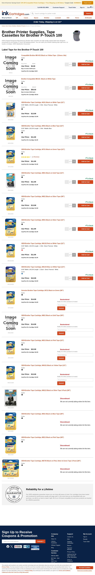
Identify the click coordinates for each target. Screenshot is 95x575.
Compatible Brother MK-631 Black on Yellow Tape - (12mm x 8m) (43, 55)
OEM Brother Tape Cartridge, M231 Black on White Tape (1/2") (42, 102)
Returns (69, 545)
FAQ (68, 539)
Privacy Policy (71, 552)
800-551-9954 (44, 7)
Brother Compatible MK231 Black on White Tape (38, 79)
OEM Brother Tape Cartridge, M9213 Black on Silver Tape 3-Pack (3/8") (46, 390)
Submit (61, 308)
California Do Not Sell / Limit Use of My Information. (15, 572)
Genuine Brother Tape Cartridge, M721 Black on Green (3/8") (42, 290)
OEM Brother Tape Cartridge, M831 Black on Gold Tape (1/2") (42, 173)
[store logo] (15, 13)
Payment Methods (69, 548)
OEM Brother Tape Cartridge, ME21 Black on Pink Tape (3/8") (42, 437)
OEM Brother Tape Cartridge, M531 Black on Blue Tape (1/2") (42, 126)
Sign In (82, 7)
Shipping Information (70, 542)
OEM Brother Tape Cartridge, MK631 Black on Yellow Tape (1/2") (43, 365)
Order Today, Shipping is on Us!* (47, 22)
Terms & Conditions (70, 560)
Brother (14, 26)
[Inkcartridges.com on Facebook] (7, 547)
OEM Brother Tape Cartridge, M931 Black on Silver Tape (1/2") (42, 220)
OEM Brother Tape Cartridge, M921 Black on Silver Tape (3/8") (42, 196)
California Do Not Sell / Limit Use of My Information (72, 556)
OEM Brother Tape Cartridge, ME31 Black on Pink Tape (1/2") (42, 340)
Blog (52, 547)
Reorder (85, 539)
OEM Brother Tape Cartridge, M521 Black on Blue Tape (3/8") (42, 414)
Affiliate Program (55, 545)
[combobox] (62, 13)
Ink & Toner (9, 26)
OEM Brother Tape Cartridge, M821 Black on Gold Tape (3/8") (42, 315)
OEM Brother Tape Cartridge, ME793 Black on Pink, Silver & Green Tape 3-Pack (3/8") (51, 461)
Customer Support (58, 7)
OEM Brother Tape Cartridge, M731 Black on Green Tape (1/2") (43, 149)
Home (3, 26)
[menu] (47, 18)
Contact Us (70, 536)
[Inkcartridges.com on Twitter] (11, 547)
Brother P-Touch (21, 26)
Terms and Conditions (64, 570)
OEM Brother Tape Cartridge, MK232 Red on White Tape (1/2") (42, 243)
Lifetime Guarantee (54, 542)
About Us (53, 539)
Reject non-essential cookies (84, 570)
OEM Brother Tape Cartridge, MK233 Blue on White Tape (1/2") (43, 267)
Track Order (72, 7)
